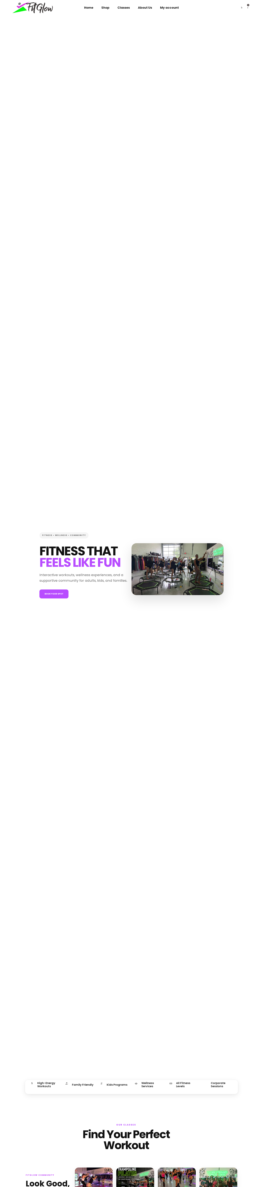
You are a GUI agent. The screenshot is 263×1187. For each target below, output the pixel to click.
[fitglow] (32, 7)
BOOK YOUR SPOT (54, 593)
